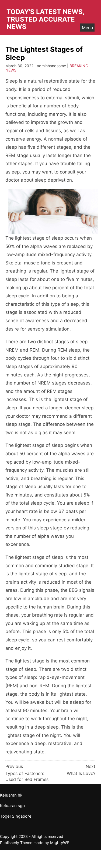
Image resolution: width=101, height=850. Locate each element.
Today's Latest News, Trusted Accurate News (45, 19)
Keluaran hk (11, 795)
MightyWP (59, 842)
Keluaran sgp (12, 805)
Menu (87, 27)
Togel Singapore (16, 816)
